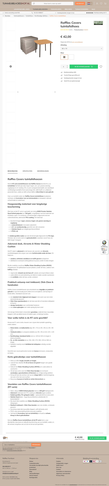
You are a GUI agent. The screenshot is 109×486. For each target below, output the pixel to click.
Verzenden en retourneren (63, 471)
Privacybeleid (32, 447)
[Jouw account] (97, 3)
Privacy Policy (60, 475)
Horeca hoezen (33, 475)
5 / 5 (70, 30)
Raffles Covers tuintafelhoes (58, 16)
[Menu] (107, 241)
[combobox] (52, 3)
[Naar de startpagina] (16, 3)
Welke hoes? (59, 465)
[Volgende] (55, 92)
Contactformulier (34, 463)
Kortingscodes (33, 477)
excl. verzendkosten (77, 42)
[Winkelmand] (105, 3)
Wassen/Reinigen (34, 473)
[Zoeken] (34, 3)
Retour (31, 461)
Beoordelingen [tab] (43, 171)
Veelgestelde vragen (62, 463)
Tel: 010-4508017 (38, 12)
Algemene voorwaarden (63, 473)
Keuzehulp (80, 3)
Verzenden (36, 444)
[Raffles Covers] (98, 24)
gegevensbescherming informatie (14, 450)
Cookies (58, 461)
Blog (30, 471)
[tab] (27, 171)
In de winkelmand (82, 66)
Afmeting (64, 45)
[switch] (104, 252)
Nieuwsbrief (32, 469)
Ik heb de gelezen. (14, 450)
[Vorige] (18, 92)
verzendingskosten (73, 484)
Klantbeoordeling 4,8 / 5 (100, 12)
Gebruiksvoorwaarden (8, 449)
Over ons (58, 467)
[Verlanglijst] (101, 3)
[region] (30, 92)
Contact (58, 469)
